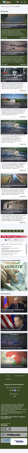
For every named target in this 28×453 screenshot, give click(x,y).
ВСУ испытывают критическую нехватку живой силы (11, 244)
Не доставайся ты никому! (7, 254)
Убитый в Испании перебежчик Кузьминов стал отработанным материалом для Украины (12, 251)
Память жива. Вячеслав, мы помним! (9, 253)
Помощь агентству (20, 375)
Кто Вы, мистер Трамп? (6, 246)
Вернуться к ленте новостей (14, 384)
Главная (3, 6)
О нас (8, 375)
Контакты (8, 379)
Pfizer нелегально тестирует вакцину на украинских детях (10, 249)
